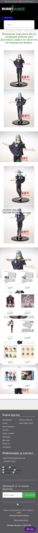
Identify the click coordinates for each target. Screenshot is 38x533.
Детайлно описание (12, 210)
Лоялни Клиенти (25, 420)
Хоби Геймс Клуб (26, 423)
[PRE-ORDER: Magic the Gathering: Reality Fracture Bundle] (27, 375)
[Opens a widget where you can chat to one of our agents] (30, 529)
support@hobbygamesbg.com (14, 458)
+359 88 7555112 (8, 17)
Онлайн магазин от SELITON (19, 525)
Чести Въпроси (8, 427)
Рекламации (7, 420)
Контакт (6, 430)
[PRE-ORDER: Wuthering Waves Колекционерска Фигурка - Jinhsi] (27, 301)
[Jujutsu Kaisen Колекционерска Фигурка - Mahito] (19, 88)
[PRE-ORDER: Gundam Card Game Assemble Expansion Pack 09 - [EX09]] (27, 277)
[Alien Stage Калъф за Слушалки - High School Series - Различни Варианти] (10, 351)
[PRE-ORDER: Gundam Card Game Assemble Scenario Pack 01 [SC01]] (10, 277)
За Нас (5, 423)
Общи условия (8, 433)
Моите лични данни (21, 520)
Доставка (26, 213)
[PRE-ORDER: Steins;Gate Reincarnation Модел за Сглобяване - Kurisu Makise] (10, 326)
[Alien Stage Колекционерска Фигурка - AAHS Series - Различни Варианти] (10, 375)
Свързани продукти (12, 213)
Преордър (6, 437)
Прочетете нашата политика (19, 515)
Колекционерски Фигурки (14, 31)
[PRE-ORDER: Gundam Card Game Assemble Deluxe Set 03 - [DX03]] (27, 326)
